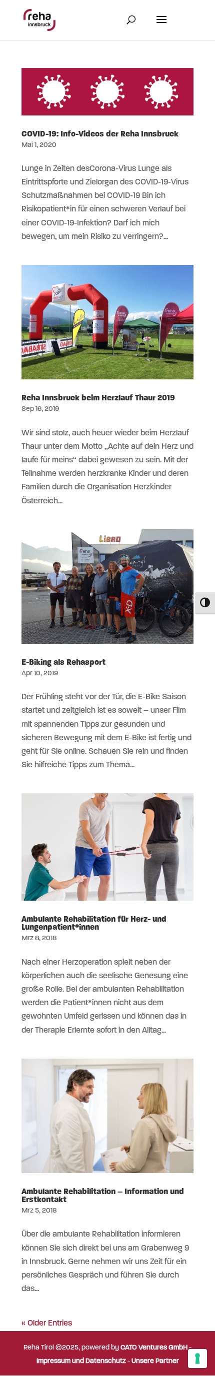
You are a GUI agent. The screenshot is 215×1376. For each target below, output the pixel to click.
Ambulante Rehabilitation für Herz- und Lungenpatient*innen (94, 924)
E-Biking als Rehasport (64, 663)
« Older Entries (47, 1324)
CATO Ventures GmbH (154, 1348)
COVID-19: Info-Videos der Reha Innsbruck (100, 134)
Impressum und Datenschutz (81, 1361)
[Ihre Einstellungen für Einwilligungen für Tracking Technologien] (197, 1358)
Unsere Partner (155, 1361)
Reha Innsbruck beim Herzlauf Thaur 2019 (98, 398)
